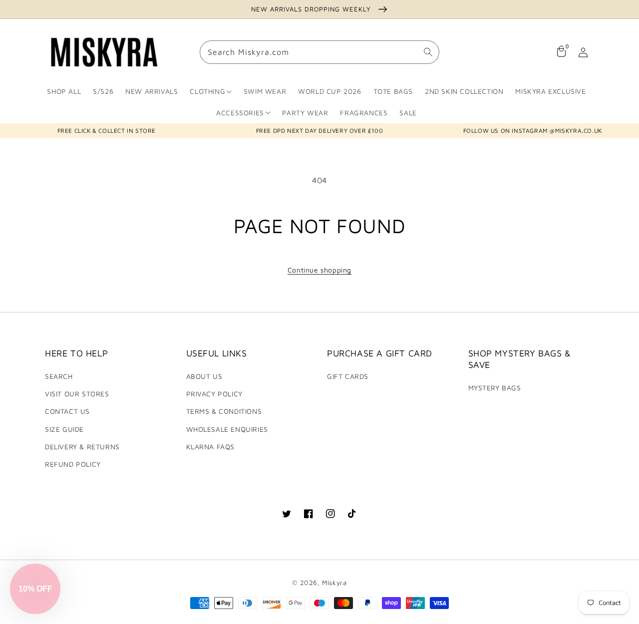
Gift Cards (347, 376)
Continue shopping (319, 270)
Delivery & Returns (82, 446)
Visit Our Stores (77, 393)
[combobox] (319, 52)
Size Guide (64, 429)
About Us (204, 376)
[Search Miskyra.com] (428, 52)
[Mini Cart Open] (561, 52)
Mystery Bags (494, 387)
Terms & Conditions (224, 411)
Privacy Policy (214, 393)
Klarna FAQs (210, 446)
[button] (35, 589)
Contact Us (67, 411)
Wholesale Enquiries (227, 429)
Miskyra (334, 583)
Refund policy (73, 464)
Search (59, 376)
